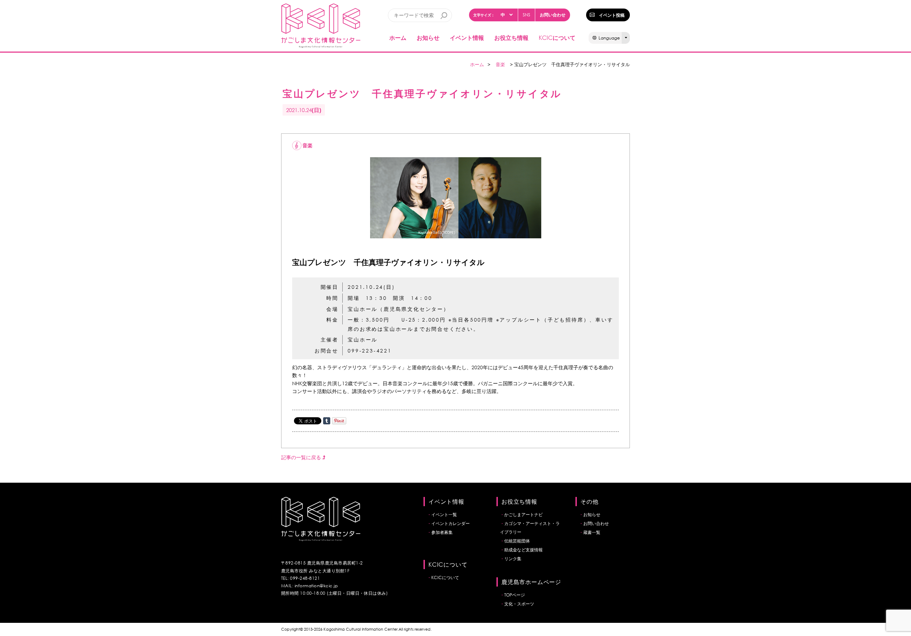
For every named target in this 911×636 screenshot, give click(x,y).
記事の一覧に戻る (301, 457)
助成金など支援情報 (523, 550)
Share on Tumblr (326, 420)
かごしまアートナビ (523, 515)
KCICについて (445, 577)
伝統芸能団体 (517, 541)
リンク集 (512, 559)
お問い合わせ (552, 14)
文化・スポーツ (519, 604)
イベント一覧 (444, 515)
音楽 (500, 65)
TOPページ (514, 595)
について (557, 37)
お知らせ (428, 37)
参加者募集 (442, 532)
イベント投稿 (612, 15)
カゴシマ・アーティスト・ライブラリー (530, 527)
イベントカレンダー (450, 523)
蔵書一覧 (591, 532)
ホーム (397, 37)
